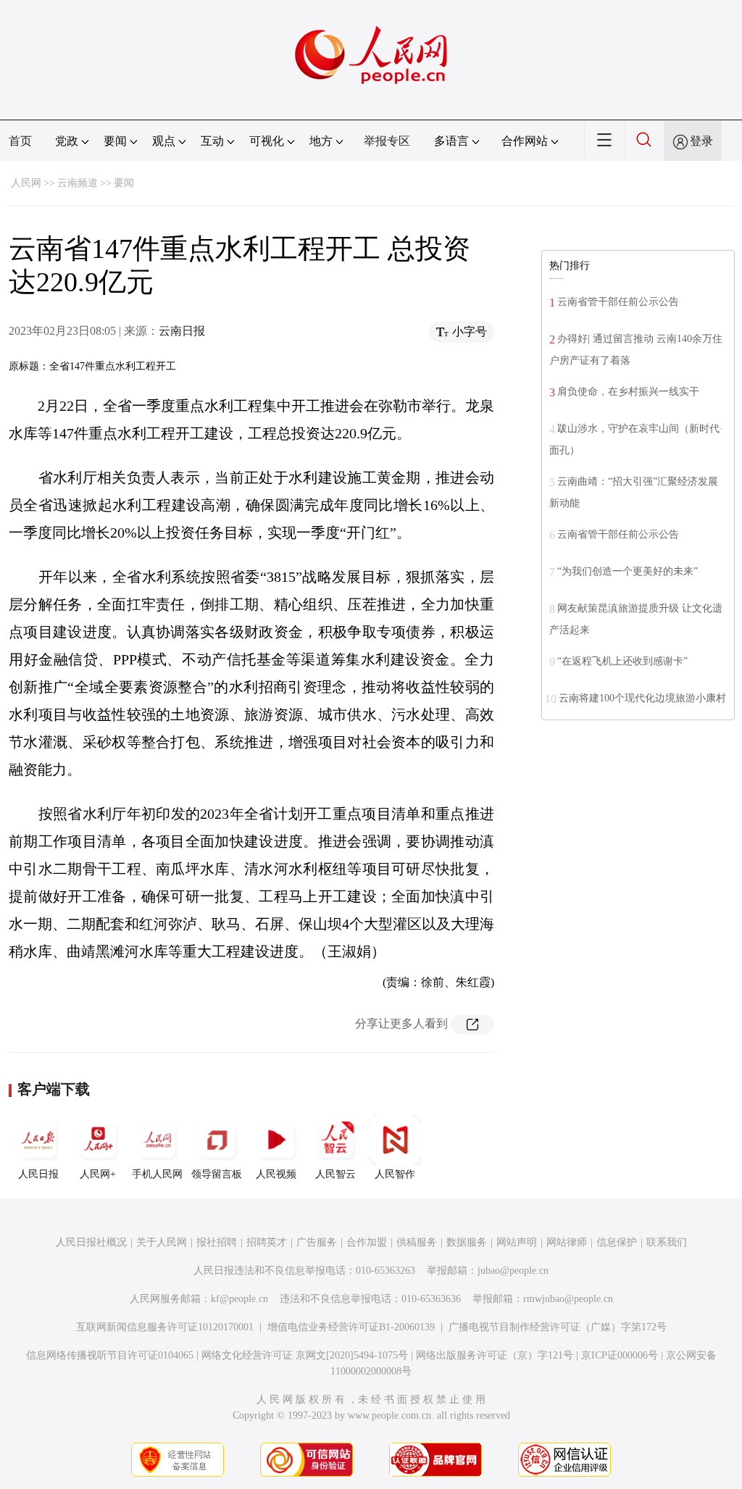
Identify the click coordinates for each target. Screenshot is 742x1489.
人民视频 (276, 1174)
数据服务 (466, 1242)
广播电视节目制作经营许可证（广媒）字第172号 (558, 1327)
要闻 (124, 183)
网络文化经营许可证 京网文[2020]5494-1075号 (304, 1355)
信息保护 (616, 1242)
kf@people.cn (239, 1298)
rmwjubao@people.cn (568, 1298)
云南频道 (77, 183)
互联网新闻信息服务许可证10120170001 (165, 1327)
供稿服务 (416, 1242)
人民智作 (395, 1174)
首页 (20, 141)
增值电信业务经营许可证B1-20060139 (351, 1327)
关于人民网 (161, 1242)
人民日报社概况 (91, 1242)
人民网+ (98, 1174)
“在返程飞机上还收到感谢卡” (622, 661)
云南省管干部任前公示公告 (618, 301)
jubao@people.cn (513, 1270)
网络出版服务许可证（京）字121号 (494, 1355)
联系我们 (666, 1242)
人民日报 (38, 1174)
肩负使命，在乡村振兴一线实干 (628, 391)
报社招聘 (216, 1242)
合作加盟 (366, 1242)
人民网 (26, 183)
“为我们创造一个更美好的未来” (627, 571)
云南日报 (182, 331)
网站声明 (516, 1242)
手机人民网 (157, 1174)
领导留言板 (216, 1174)
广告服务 (316, 1242)
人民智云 (335, 1174)
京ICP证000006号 (619, 1355)
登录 (701, 141)
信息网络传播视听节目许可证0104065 (109, 1355)
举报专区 (387, 141)
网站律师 (566, 1242)
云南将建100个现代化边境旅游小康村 (642, 698)
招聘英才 (266, 1242)
